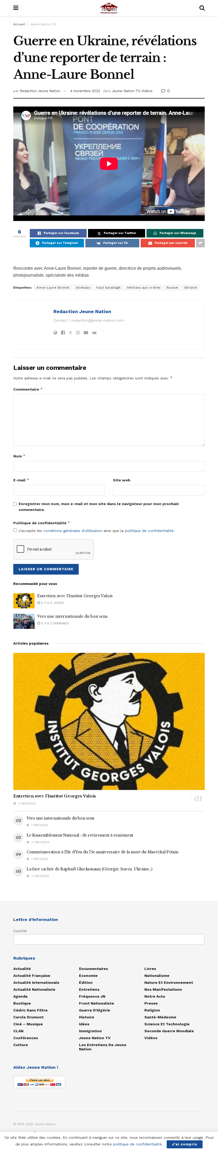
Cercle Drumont (28, 1017)
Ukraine (190, 287)
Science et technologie (167, 1024)
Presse (151, 1003)
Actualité (22, 968)
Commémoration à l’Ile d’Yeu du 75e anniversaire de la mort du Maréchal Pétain (102, 852)
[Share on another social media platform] (200, 243)
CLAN (18, 1031)
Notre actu (154, 996)
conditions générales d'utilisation (72, 531)
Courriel (20, 931)
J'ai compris (184, 1144)
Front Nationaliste (96, 1003)
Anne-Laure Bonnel (53, 287)
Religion (152, 1010)
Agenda (20, 996)
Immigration (90, 1031)
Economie (88, 975)
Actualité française (31, 975)
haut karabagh (109, 287)
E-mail (21, 479)
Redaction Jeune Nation (40, 91)
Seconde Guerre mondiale (169, 1031)
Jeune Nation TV (43, 24)
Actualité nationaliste (34, 989)
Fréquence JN (92, 996)
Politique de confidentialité (41, 522)
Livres (150, 968)
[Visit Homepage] (109, 8)
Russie (172, 287)
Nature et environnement (168, 982)
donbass (83, 287)
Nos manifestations (163, 989)
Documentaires (93, 968)
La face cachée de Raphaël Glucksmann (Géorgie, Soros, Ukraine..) (89, 869)
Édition (86, 982)
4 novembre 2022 (85, 91)
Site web (121, 480)
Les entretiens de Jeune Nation (102, 1047)
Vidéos (147, 91)
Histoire (86, 1017)
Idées (84, 1024)
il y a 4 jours (52, 603)
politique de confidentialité (149, 531)
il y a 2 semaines (54, 623)
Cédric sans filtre (30, 1010)
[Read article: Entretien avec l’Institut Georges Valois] (24, 600)
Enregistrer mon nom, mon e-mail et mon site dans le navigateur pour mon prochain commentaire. (99, 507)
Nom (19, 455)
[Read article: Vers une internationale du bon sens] (24, 621)
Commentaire (28, 389)
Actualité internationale (36, 982)
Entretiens (89, 989)
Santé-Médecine (160, 1017)
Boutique (22, 1003)
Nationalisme (156, 975)
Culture (20, 1045)
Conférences (25, 1038)
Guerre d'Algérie (94, 1010)
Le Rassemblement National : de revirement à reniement (80, 835)
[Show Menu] (15, 8)
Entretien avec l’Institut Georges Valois (75, 595)
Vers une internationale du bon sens (72, 616)
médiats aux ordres (144, 287)
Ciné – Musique (28, 1024)
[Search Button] (202, 8)
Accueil (19, 24)
